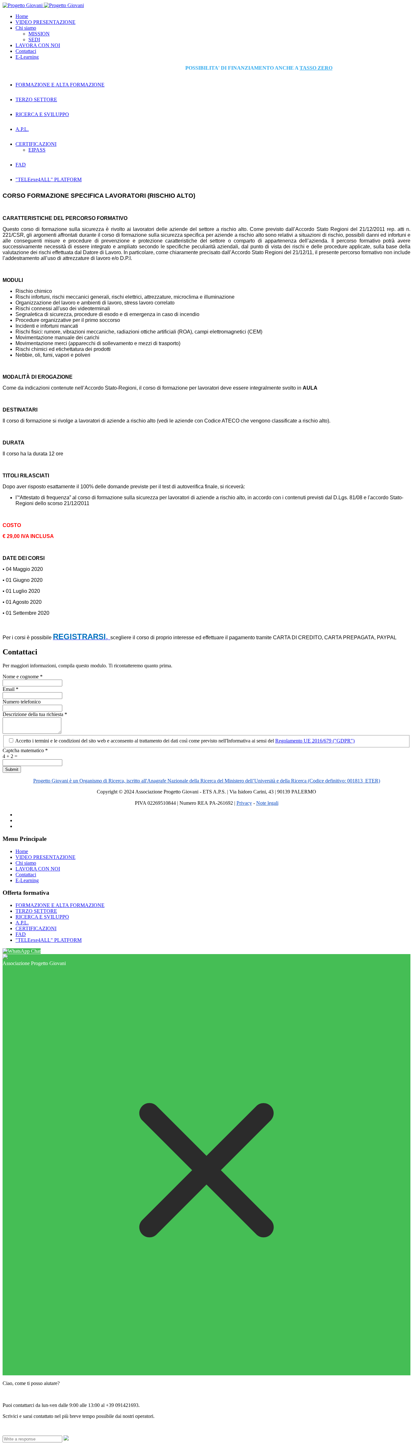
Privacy (244, 803)
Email (10, 689)
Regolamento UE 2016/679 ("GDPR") (315, 740)
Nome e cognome (23, 676)
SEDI (34, 39)
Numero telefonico (22, 701)
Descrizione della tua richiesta (35, 714)
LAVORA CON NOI (37, 45)
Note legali (267, 803)
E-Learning (27, 57)
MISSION (39, 33)
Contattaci (25, 51)
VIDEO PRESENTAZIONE (45, 22)
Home (21, 16)
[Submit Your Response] (66, 1438)
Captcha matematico (25, 750)
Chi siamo (25, 28)
